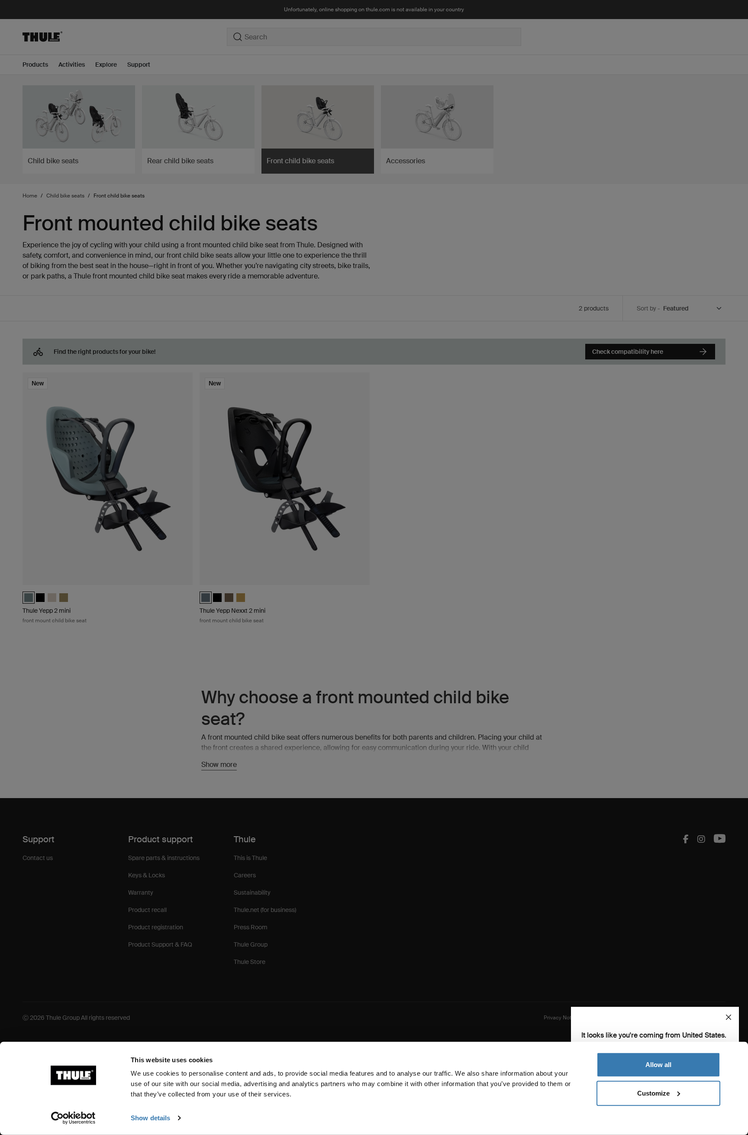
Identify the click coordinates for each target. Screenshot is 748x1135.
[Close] (728, 1017)
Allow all (658, 1064)
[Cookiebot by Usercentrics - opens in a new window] (73, 1118)
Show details (150, 1118)
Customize (653, 1092)
